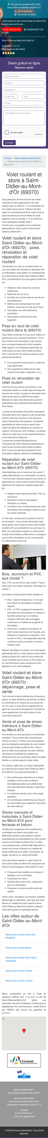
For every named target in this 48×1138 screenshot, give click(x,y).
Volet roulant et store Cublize (19, 980)
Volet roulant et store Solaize (18, 970)
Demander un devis (26, 14)
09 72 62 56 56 (25, 11)
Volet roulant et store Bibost (18, 947)
